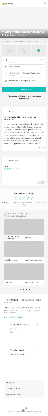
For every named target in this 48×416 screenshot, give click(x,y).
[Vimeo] (26, 403)
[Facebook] (20, 403)
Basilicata (13, 329)
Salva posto (26, 89)
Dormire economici (17, 354)
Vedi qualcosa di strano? (13, 317)
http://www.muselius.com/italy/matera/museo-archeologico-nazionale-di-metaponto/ (25, 73)
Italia (12, 332)
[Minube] (7, 3)
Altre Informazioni (17, 350)
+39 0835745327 (15, 66)
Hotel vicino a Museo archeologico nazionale (22, 311)
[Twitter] (23, 403)
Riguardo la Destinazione (19, 325)
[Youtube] (29, 403)
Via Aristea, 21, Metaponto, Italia (22, 81)
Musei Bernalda (10, 313)
